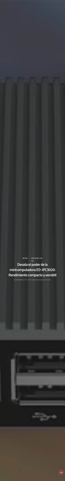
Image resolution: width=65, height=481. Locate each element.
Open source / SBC (36, 258)
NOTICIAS (25, 258)
